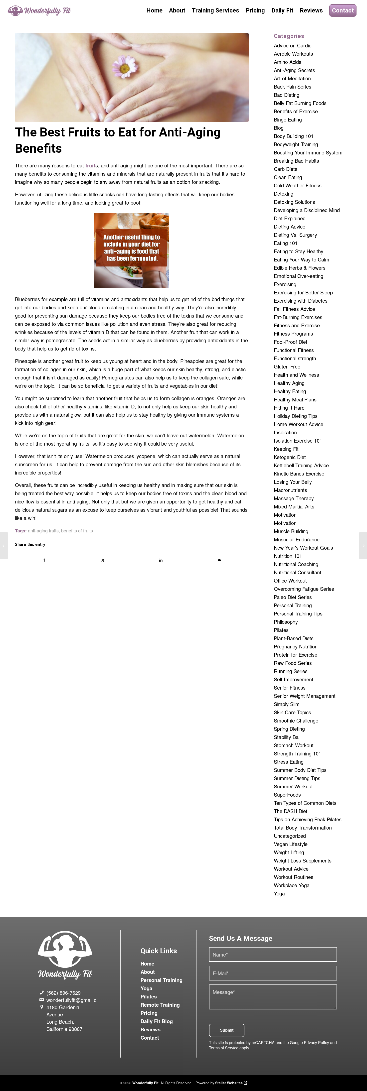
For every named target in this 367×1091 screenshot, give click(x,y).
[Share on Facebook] (44, 560)
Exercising (285, 284)
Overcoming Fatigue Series (304, 588)
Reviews (151, 1029)
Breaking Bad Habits (296, 160)
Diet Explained (290, 218)
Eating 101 (286, 242)
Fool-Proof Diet (290, 341)
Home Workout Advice (298, 424)
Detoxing (283, 193)
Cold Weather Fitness (298, 185)
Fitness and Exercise (297, 325)
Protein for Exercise (295, 654)
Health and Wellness (296, 374)
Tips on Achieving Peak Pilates (308, 819)
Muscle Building (291, 531)
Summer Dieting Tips (297, 778)
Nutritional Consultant (297, 572)
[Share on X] (103, 560)
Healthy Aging (289, 382)
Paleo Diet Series (293, 597)
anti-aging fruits (43, 530)
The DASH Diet (290, 811)
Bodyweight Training (296, 144)
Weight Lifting (289, 852)
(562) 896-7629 (63, 992)
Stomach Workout (294, 745)
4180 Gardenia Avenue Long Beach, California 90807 (64, 1017)
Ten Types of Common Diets (305, 802)
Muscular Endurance (297, 539)
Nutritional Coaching (296, 564)
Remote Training (160, 1004)
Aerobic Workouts (293, 53)
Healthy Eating (290, 391)
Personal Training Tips (298, 613)
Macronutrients (290, 489)
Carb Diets (285, 168)
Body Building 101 (294, 135)
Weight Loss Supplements (303, 860)
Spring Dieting (289, 728)
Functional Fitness (294, 350)
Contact (150, 1037)
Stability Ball (287, 736)
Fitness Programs (293, 333)
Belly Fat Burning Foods (300, 103)
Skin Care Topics (292, 712)
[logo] (39, 10)
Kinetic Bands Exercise (299, 473)
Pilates (281, 629)
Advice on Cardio (293, 45)
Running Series (291, 671)
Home (147, 963)
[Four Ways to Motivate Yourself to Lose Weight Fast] (4, 545)
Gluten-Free (287, 366)
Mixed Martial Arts (294, 506)
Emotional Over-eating (298, 275)
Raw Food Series (293, 662)
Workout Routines (293, 876)
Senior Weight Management (305, 695)
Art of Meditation (292, 78)
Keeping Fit (286, 448)
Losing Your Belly (293, 481)
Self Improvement (293, 679)
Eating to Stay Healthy (298, 251)
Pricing (149, 1012)
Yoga (279, 893)
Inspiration (285, 432)
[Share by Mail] (219, 560)
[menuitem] (154, 10)
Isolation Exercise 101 (298, 440)
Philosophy (286, 621)
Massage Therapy (294, 498)
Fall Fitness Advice (294, 308)
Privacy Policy (316, 1042)
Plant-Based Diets (294, 638)
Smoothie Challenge (296, 720)
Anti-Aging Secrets (294, 70)
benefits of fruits (77, 530)
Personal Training (293, 605)
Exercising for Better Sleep (303, 292)
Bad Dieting (286, 94)
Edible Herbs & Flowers (300, 267)
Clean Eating (288, 177)
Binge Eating (288, 119)
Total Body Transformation (303, 827)
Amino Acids (287, 61)
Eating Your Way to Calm (301, 259)
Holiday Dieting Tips (296, 415)
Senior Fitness (290, 687)
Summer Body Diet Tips (300, 769)
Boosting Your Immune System (308, 152)
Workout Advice (291, 868)
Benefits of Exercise (296, 111)
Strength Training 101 (297, 753)
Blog (279, 127)
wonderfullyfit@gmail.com (74, 999)
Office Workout (290, 580)
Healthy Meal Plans (295, 399)
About (148, 971)
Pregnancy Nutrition (296, 646)
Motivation (285, 514)
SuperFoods (287, 794)
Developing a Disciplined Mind (307, 210)
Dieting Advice (289, 226)
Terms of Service (223, 1048)
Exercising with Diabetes (301, 300)
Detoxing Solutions (294, 201)
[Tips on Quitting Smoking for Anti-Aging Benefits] (363, 545)
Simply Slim (287, 704)
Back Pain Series (292, 86)
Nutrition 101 (288, 555)
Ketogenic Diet (290, 457)
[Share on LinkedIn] (161, 560)
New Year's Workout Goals (303, 547)
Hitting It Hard (289, 407)
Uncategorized (290, 835)
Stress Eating (289, 761)
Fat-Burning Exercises (298, 317)
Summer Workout (293, 786)
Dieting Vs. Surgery (295, 234)
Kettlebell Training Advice (301, 465)
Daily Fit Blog (157, 1021)
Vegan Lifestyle (291, 844)
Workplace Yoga (292, 885)
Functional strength (295, 358)
